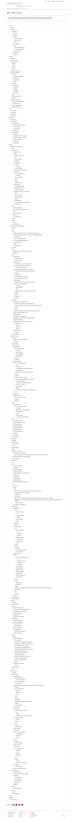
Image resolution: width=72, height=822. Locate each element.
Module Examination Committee (19, 422)
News (14, 222)
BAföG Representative (17, 429)
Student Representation (17, 427)
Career (17, 694)
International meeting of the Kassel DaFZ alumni (22, 251)
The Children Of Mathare (20, 381)
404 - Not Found (24, 8)
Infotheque (17, 703)
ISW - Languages (15, 132)
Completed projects (17, 280)
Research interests (19, 733)
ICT (12, 462)
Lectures (17, 325)
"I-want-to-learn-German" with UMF (21, 278)
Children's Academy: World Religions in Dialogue (25, 379)
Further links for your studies (18, 616)
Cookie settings (10, 816)
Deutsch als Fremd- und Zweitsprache (18, 226)
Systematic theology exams (21, 550)
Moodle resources (18, 200)
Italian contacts (16, 43)
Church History (16, 393)
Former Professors (16, 404)
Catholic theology (14, 460)
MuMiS (16, 294)
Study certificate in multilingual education (21, 240)
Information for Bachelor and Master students (21, 456)
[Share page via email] (13, 805)
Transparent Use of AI (34, 815)
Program (16, 332)
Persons (13, 402)
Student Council (16, 614)
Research (11, 56)
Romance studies (14, 670)
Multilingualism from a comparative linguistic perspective (24, 317)
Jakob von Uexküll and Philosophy (21, 652)
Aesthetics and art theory (18, 620)
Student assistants (19, 569)
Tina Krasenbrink (19, 576)
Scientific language (16, 330)
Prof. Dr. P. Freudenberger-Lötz (20, 363)
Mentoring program (17, 213)
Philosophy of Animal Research (20, 659)
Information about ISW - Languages (20, 135)
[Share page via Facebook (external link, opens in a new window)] (19, 805)
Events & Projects (15, 85)
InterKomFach (17, 296)
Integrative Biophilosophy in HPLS (21, 650)
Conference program (18, 323)
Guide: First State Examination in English (20, 209)
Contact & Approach (15, 436)
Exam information (18, 159)
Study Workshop (19, 386)
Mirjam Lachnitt (20, 539)
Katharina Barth (19, 573)
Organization (11, 117)
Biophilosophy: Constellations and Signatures (23, 642)
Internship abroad (18, 777)
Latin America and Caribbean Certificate (20, 773)
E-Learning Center (15, 130)
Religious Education (17, 361)
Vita (17, 364)
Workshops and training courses (19, 125)
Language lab (17, 162)
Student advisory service (17, 242)
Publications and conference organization (24, 715)
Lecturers (16, 198)
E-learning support (15, 123)
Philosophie (13, 600)
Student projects (16, 262)
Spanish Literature (16, 728)
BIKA (14, 211)
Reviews (17, 719)
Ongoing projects (16, 256)
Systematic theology (17, 395)
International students (19, 196)
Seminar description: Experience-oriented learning (25, 271)
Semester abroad (18, 779)
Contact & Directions (18, 168)
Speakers (18, 328)
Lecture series (15, 90)
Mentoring (15, 784)
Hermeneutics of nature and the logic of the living (24, 649)
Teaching (13, 65)
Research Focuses (19, 415)
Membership (15, 78)
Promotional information (16, 96)
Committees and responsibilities (19, 504)
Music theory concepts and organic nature (22, 656)
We (12, 483)
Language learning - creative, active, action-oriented (22, 321)
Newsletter (15, 252)
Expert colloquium (19, 287)
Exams (16, 193)
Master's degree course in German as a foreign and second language (26, 233)
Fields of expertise (15, 345)
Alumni (13, 249)
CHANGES (18, 761)
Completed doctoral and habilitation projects (24, 368)
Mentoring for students (17, 613)
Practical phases (16, 476)
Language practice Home (19, 186)
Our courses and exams (19, 188)
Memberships (20, 564)
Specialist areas (15, 506)
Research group (19, 582)
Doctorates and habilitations (21, 762)
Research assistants (20, 537)
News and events (18, 640)
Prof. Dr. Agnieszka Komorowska (21, 710)
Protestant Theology (14, 336)
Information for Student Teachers (19, 453)
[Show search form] (45, 1)
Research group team (20, 571)
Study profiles (15, 467)
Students (13, 605)
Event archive (15, 444)
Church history (16, 595)
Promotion (14, 247)
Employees (17, 357)
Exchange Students (17, 216)
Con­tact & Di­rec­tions (16, 224)
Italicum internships (18, 38)
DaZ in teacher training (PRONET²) (21, 283)
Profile (10, 26)
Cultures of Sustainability (18, 622)
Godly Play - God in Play (20, 384)
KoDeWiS (16, 292)
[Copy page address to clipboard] (22, 805)
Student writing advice (19, 258)
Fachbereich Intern (55, 1)
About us (15, 34)
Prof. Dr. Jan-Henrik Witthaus (20, 732)
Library (20, 813)
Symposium (18, 285)
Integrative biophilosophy (18, 638)
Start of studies (13, 110)
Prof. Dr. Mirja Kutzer (20, 530)
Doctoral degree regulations (17, 105)
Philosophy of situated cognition (21, 658)
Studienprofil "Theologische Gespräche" (23, 382)
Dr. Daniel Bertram (19, 566)
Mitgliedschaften (19, 355)
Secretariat (17, 359)
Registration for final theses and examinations (24, 372)
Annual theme (17, 496)
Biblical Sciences (16, 346)
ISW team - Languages (17, 139)
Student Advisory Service (18, 426)
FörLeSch (16, 272)
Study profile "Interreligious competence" (22, 492)
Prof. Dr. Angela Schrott (19, 748)
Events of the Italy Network (20, 47)
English (63, 1)
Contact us (15, 54)
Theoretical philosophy (17, 633)
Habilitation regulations (16, 107)
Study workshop (18, 494)
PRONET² (18, 388)
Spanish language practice (20, 681)
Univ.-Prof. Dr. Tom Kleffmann (20, 397)
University (8, 8)
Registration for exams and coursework (22, 191)
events (14, 45)
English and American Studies (16, 146)
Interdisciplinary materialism (20, 631)
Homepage (14, 337)
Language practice (16, 676)
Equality (12, 27)
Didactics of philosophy (17, 623)
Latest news (14, 83)
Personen (13, 218)
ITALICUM (15, 36)
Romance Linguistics (17, 744)
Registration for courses (19, 189)
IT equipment (15, 141)
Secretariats (15, 341)
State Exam (15, 433)
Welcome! (14, 227)
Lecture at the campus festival (21, 267)
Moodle (20, 815)
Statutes (14, 81)
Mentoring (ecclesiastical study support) (20, 481)
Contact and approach (11, 812)
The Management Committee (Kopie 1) (20, 339)
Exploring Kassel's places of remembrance (22, 265)
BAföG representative (17, 480)
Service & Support (14, 121)
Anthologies (15, 92)
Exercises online (19, 683)
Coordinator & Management (18, 76)
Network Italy (14, 31)
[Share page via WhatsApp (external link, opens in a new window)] (16, 805)
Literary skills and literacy (18, 319)
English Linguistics (16, 152)
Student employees (19, 519)
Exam (16, 391)
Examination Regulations (18, 431)
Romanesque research (19, 717)
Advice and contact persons (18, 607)
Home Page (14, 440)
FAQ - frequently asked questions (21, 238)
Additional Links (18, 204)
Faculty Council (13, 119)
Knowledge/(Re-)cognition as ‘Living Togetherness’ (24, 643)
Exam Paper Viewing (18, 195)
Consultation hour (16, 128)
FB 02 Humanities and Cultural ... (15, 8)
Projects (13, 254)
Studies (16, 180)
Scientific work (16, 474)
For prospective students (17, 465)
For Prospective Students (18, 420)
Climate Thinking (14, 61)
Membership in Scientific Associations (23, 409)
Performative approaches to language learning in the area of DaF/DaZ (26, 310)
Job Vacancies (10, 815)
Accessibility (32, 813)
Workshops (15, 88)
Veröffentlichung (19, 352)
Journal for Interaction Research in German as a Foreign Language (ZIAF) (28, 305)
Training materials (16, 126)
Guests (13, 94)
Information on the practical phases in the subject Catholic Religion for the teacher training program (33, 587)
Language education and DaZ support (20, 312)
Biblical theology (16, 508)
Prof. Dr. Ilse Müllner (20, 511)
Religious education (17, 553)
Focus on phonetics (17, 314)
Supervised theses (19, 370)
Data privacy (32, 812)
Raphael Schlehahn (19, 502)
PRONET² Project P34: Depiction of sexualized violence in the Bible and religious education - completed (34, 498)
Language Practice (16, 184)
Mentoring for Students (17, 424)
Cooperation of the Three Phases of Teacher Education (26, 389)
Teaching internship (17, 245)
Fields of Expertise (15, 447)
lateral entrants (17, 274)
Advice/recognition (16, 772)
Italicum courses (18, 40)
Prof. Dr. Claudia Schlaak (19, 688)
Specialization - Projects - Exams (21, 377)
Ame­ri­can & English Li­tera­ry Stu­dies (20, 170)
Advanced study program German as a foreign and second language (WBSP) (27, 234)
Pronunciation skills (18, 260)
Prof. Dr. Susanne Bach (19, 173)
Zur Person (18, 350)
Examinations (17, 548)
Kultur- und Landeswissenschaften (19, 768)
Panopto (20, 816)
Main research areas (14, 60)
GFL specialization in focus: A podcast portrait (23, 263)
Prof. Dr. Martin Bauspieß (19, 348)
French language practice (19, 678)
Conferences (15, 87)
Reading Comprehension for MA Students (22, 202)
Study (10, 108)
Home (13, 148)
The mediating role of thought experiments (23, 647)
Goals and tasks (16, 79)
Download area (17, 236)
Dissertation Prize (16, 103)
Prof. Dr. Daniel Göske (19, 177)
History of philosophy (17, 627)
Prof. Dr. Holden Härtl (19, 155)
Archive (16, 307)
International (13, 29)
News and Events (15, 343)
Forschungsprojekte (19, 354)
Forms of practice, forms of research (21, 645)
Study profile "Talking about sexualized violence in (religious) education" (28, 490)
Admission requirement (17, 207)
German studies (13, 438)
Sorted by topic (13, 116)
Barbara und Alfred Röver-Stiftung (18, 101)
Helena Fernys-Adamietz (20, 575)
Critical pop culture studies (15, 70)
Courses (14, 243)
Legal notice (32, 816)
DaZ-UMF (16, 298)
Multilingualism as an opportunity (19, 316)
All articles (18, 166)
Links (16, 591)
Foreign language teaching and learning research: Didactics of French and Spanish (28, 685)
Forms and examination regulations (20, 611)
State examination (16, 478)
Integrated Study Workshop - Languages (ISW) (23, 701)
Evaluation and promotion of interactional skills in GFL (25, 303)
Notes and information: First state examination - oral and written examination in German (31, 454)
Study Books (15, 434)
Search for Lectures (22, 812)
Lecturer (17, 520)
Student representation (17, 469)
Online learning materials (20, 679)
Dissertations (18, 584)
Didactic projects (18, 625)
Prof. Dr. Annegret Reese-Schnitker (22, 557)
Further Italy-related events (20, 49)
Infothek (16, 164)
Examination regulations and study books (21, 472)
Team (16, 157)
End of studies (13, 114)
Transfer (13, 67)
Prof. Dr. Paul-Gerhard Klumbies (20, 406)
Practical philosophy (17, 629)
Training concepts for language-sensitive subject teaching (25, 291)
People (14, 487)
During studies (13, 112)
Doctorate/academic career (16, 99)
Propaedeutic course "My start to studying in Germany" (25, 281)
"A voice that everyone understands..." (22, 276)
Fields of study (14, 150)
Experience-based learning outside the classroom (24, 269)
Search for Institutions (11, 813)
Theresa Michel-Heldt (20, 515)
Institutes (11, 144)
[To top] (63, 816)
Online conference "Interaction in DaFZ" (20, 301)
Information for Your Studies (17, 451)
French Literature (16, 706)
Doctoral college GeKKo (15, 72)
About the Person (19, 411)
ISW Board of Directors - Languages (20, 137)
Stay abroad (15, 775)
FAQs (16, 42)
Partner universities (18, 780)
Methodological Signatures (20, 654)
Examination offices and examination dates (21, 609)
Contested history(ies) (17, 788)
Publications (15, 52)
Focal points (14, 636)
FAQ (12, 668)
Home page (15, 33)
